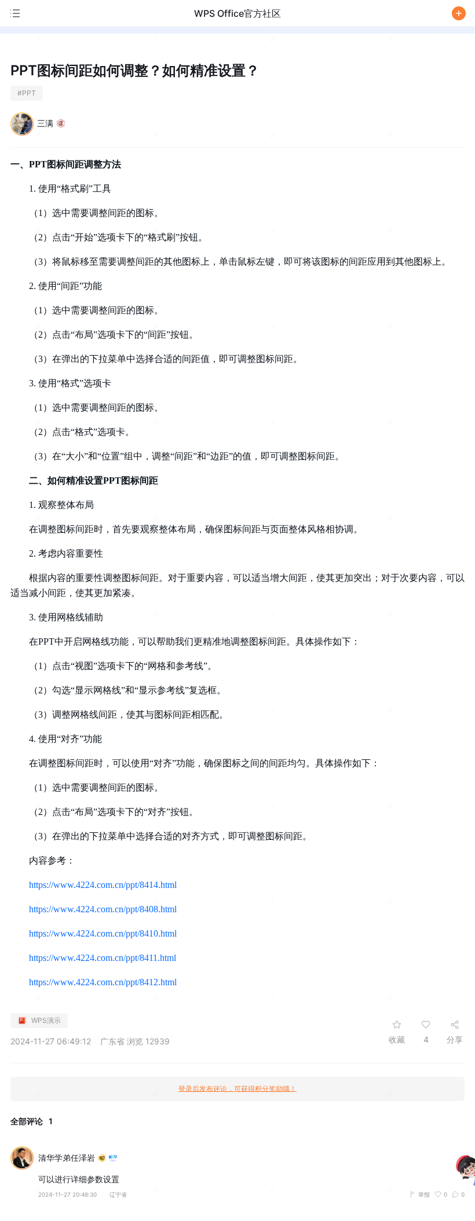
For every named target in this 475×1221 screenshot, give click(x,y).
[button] (459, 13)
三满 (45, 123)
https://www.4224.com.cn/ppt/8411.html (102, 958)
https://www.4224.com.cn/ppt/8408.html (103, 909)
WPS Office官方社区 (237, 13)
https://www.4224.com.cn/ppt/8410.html (103, 933)
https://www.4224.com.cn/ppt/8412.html (103, 982)
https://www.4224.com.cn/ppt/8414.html (103, 885)
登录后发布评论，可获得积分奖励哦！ (237, 1089)
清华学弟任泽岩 (66, 1158)
